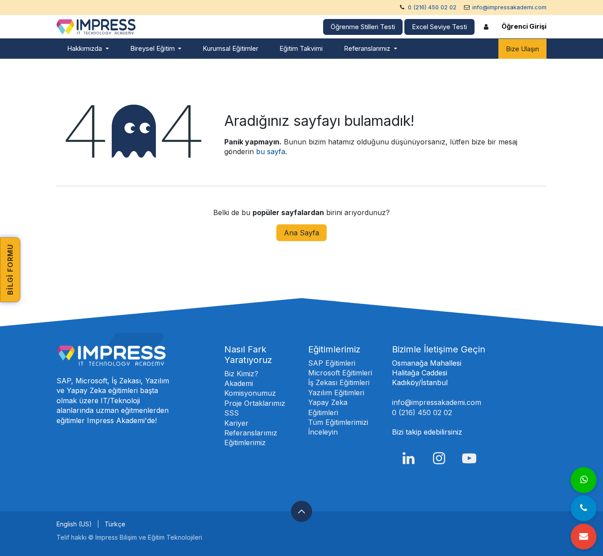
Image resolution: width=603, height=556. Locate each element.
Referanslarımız (250, 432)
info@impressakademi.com (509, 7)
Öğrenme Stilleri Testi (363, 27)
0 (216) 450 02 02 (432, 7)
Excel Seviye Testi (439, 27)
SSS (231, 412)
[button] (301, 511)
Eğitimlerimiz (245, 442)
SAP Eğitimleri (331, 363)
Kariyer (236, 423)
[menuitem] (88, 49)
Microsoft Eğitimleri (340, 372)
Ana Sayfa (301, 232)
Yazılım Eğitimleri (336, 392)
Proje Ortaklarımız (254, 403)
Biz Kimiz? (241, 373)
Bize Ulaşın (522, 49)
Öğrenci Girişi (523, 26)
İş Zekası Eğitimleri (338, 382)
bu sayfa (270, 151)
